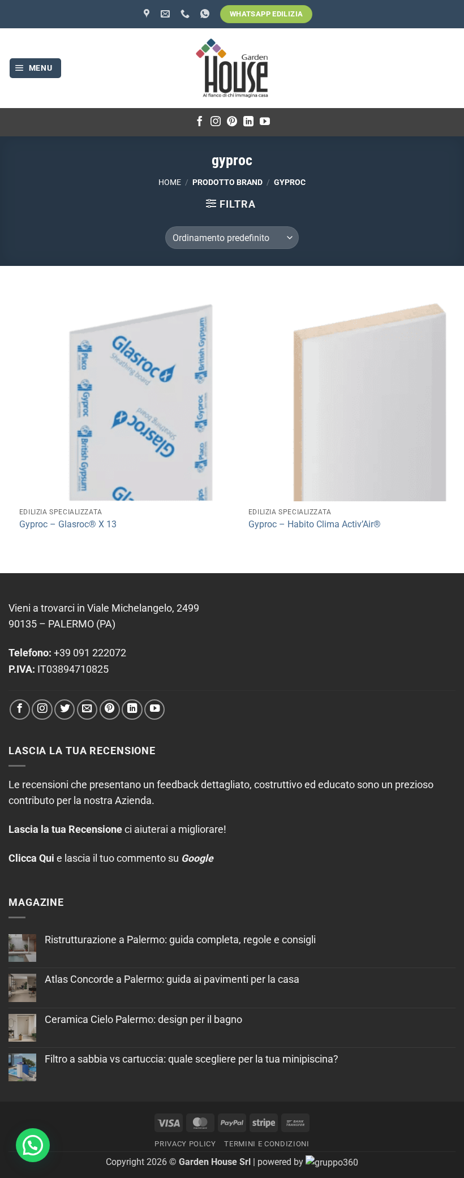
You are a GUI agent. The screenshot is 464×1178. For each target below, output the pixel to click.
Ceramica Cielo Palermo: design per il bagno (143, 1019)
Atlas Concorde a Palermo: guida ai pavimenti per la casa (172, 979)
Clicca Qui (31, 858)
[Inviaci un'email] (87, 709)
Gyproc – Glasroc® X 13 (68, 524)
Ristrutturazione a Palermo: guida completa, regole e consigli (180, 939)
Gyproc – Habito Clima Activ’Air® (314, 524)
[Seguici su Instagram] (215, 122)
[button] (36, 68)
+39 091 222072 (90, 653)
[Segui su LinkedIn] (248, 122)
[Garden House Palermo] (148, 14)
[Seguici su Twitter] (64, 709)
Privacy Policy (185, 1144)
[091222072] (186, 14)
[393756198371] (206, 14)
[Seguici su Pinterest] (232, 122)
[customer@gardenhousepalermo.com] (167, 14)
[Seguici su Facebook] (200, 122)
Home (169, 182)
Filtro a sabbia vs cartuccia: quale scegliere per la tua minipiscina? (191, 1059)
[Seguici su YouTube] (265, 122)
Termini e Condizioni (266, 1144)
